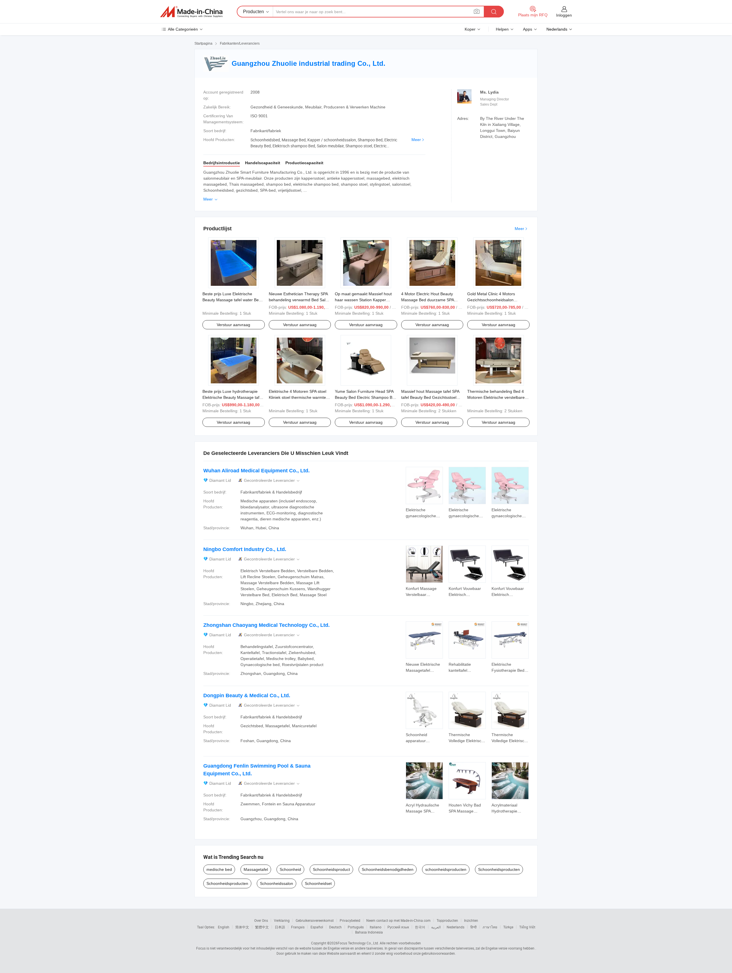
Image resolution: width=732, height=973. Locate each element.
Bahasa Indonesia (369, 932)
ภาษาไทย (490, 927)
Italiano (375, 927)
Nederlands (455, 927)
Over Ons (261, 920)
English (223, 927)
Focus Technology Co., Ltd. (358, 943)
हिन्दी (473, 927)
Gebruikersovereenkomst (315, 920)
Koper (470, 29)
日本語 (280, 927)
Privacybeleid (350, 920)
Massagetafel (256, 869)
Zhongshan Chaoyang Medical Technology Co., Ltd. (266, 625)
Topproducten (447, 920)
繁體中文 (262, 927)
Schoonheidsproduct (331, 869)
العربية (436, 927)
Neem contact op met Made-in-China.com (398, 920)
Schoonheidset (318, 883)
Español (317, 927)
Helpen (502, 29)
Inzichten (471, 920)
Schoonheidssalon (276, 883)
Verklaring (282, 920)
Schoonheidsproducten (499, 869)
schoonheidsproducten (445, 869)
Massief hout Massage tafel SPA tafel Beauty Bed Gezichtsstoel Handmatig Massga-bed (430, 397)
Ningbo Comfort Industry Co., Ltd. (244, 549)
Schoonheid (290, 869)
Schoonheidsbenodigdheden (387, 869)
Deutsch (335, 927)
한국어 (420, 927)
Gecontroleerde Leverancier (272, 480)
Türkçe (508, 927)
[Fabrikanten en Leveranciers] (191, 12)
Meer (416, 139)
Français (298, 927)
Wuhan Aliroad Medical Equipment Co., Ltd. (256, 470)
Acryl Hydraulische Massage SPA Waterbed (422, 811)
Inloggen (564, 15)
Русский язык (398, 927)
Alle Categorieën (183, 29)
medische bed (219, 869)
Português (356, 927)
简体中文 (242, 927)
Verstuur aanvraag (233, 324)
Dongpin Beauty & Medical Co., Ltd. (246, 695)
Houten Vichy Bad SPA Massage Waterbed (465, 811)
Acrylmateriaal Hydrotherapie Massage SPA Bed (508, 811)
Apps (527, 29)
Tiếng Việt (527, 927)
